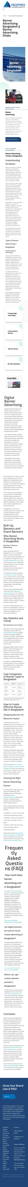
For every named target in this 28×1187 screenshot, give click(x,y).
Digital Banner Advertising (13, 401)
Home (5, 15)
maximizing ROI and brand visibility (13, 840)
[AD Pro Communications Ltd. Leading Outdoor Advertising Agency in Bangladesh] (14, 4)
